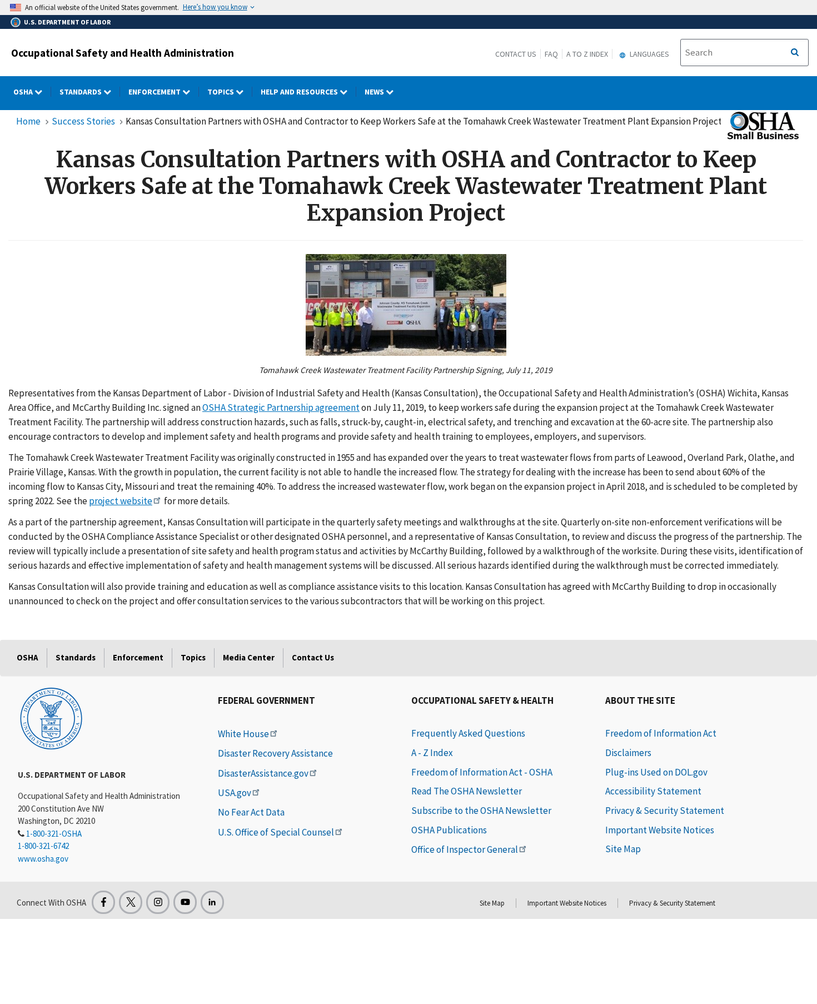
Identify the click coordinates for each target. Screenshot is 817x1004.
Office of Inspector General (464, 849)
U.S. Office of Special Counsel (276, 832)
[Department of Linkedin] (212, 902)
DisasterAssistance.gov (263, 773)
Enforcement (155, 92)
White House (243, 734)
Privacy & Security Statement (664, 810)
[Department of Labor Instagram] (158, 902)
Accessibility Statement (653, 791)
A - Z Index (432, 753)
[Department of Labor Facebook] (103, 902)
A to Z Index (587, 54)
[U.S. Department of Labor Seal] (51, 717)
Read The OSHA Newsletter (466, 791)
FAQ (551, 54)
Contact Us (515, 54)
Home (28, 121)
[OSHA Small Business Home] (762, 126)
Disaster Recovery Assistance (275, 753)
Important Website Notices (659, 830)
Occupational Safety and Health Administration (122, 52)
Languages (648, 54)
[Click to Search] (794, 52)
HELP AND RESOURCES (300, 92)
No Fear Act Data (251, 812)
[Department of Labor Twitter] (130, 902)
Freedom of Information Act (660, 733)
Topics (221, 92)
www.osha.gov (43, 858)
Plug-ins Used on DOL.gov (656, 772)
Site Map (623, 849)
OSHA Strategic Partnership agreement (281, 407)
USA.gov (234, 793)
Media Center (249, 657)
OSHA (23, 92)
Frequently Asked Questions (468, 733)
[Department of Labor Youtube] (185, 902)
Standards (81, 92)
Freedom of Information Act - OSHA (481, 772)
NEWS (375, 92)
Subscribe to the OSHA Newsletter (481, 810)
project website (120, 501)
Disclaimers (628, 753)
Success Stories (83, 121)
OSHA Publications (449, 830)
